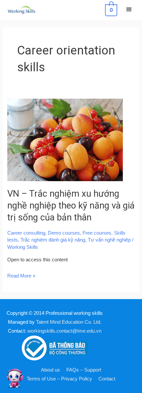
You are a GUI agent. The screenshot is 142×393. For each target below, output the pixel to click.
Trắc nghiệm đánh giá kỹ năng (52, 240)
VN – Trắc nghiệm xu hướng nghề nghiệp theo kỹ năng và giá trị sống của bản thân (70, 205)
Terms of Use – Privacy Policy (59, 378)
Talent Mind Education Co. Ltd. (68, 322)
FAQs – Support (83, 370)
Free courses (97, 233)
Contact (106, 378)
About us (50, 370)
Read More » (21, 275)
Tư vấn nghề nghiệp (109, 240)
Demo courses (64, 233)
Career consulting (26, 233)
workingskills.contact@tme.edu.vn (64, 331)
